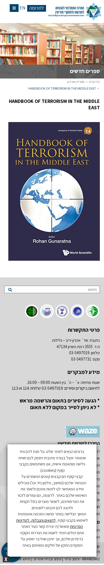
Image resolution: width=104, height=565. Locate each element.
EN (22, 8)
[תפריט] (14, 8)
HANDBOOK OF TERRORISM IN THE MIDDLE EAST (62, 88)
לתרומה (36, 8)
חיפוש (92, 289)
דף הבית (94, 82)
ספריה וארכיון (76, 82)
